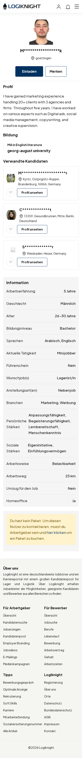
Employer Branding (16, 643)
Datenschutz (53, 703)
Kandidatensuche (15, 622)
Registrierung (53, 682)
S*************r (37, 246)
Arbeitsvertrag (54, 650)
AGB (47, 717)
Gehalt (49, 657)
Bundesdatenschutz (58, 710)
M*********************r (42, 172)
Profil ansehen (32, 192)
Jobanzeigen (12, 629)
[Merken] (11, 192)
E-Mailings (10, 657)
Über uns (50, 689)
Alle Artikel (10, 731)
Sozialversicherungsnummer (22, 724)
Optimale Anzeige (15, 689)
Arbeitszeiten (53, 664)
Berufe (49, 629)
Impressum (52, 724)
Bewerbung (52, 643)
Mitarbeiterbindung (16, 717)
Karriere (8, 710)
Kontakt (50, 731)
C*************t (35, 209)
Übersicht (9, 615)
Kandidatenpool (14, 636)
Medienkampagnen (16, 664)
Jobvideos (10, 650)
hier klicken (56, 532)
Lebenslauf (51, 636)
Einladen (29, 71)
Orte (47, 696)
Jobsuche (50, 622)
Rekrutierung (12, 696)
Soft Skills (10, 703)
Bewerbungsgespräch (18, 682)
